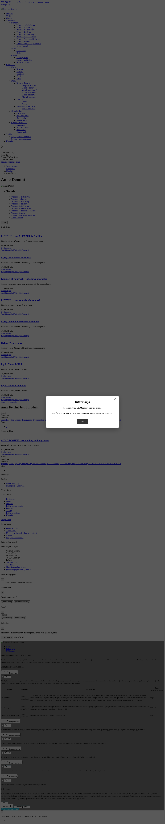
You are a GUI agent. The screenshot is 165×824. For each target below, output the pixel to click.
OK (82, 421)
